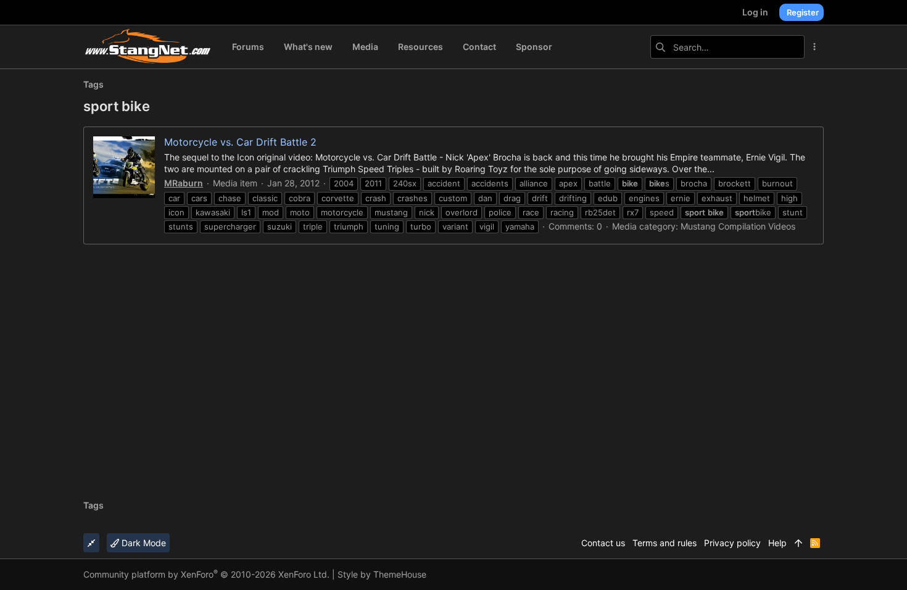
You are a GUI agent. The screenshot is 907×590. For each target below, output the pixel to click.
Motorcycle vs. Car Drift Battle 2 (240, 142)
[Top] (798, 543)
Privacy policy (732, 543)
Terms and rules (664, 543)
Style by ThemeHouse (382, 574)
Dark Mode (142, 543)
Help (777, 543)
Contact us (603, 543)
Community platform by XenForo (206, 574)
